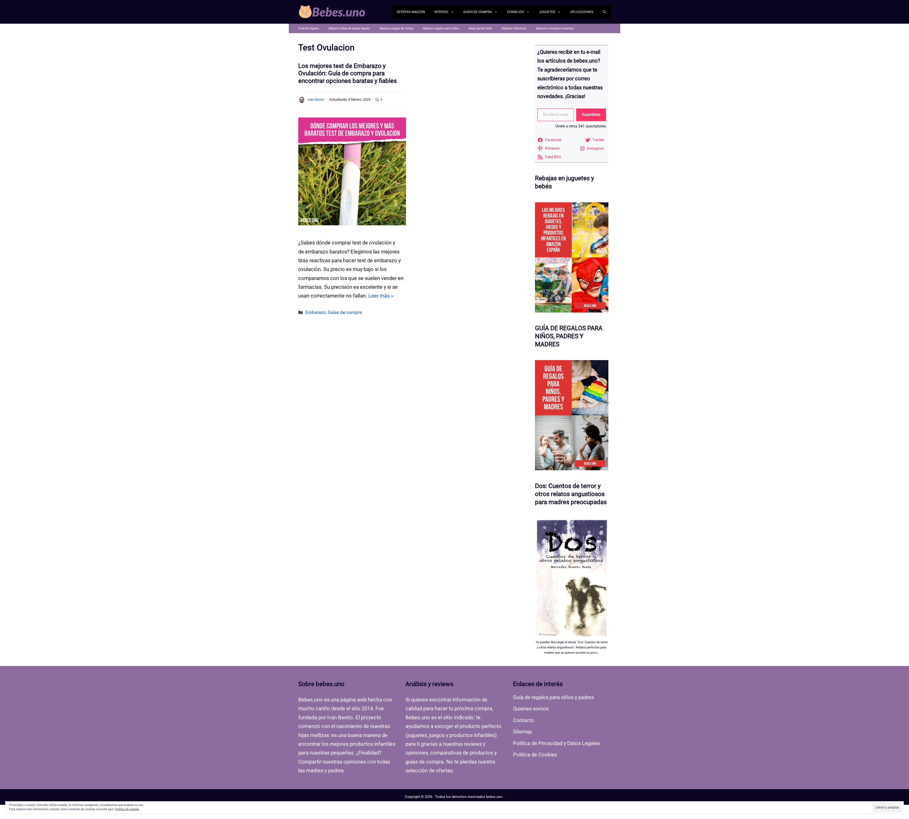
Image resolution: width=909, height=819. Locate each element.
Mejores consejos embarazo (555, 28)
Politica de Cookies (535, 755)
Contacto (523, 720)
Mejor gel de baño (480, 28)
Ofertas (441, 12)
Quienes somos (531, 709)
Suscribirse (591, 114)
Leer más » (380, 296)
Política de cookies (127, 809)
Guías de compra (477, 12)
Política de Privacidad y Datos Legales (556, 743)
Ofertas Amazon (411, 12)
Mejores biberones (514, 28)
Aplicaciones (581, 12)
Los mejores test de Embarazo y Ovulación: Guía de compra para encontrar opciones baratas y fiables (347, 73)
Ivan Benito (316, 99)
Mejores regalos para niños (441, 28)
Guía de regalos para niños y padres (553, 697)
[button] (604, 12)
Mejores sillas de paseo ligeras (349, 28)
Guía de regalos (308, 28)
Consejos (515, 12)
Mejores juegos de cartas (396, 28)
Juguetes (547, 12)
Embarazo (315, 312)
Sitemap (522, 732)
